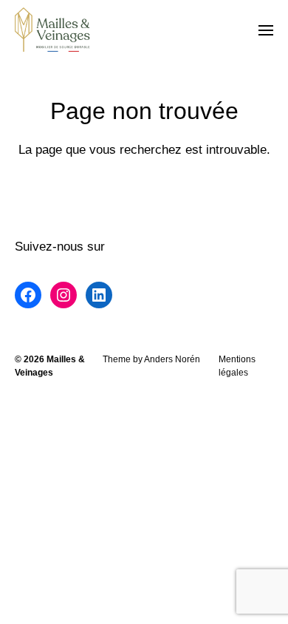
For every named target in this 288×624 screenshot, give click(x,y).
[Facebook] (28, 295)
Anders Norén (172, 359)
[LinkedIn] (99, 295)
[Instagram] (63, 295)
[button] (266, 29)
